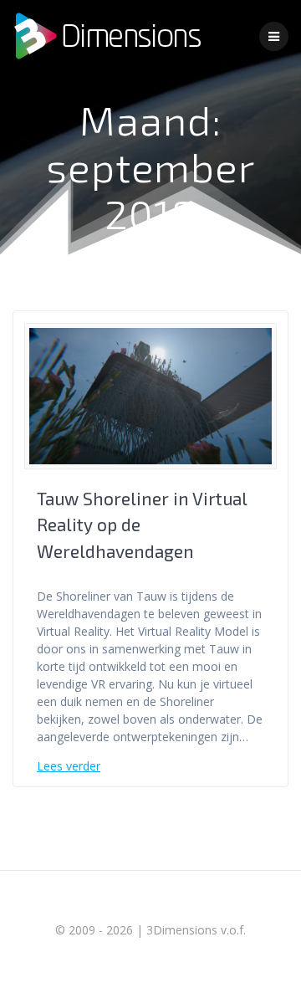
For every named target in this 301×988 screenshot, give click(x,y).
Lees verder (68, 766)
